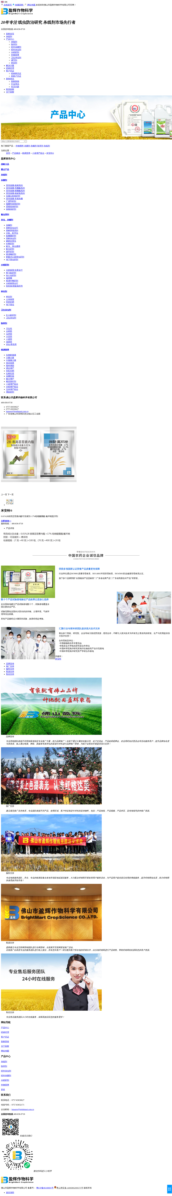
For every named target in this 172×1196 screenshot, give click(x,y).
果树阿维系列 (12, 230)
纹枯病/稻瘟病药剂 (14, 286)
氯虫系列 (5, 214)
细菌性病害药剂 (13, 204)
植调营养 (26, 153)
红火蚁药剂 (11, 315)
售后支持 (10, 674)
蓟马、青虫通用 (13, 246)
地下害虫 (10, 305)
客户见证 (10, 71)
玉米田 (9, 334)
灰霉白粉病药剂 (13, 196)
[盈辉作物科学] (17, 16)
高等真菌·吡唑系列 (14, 185)
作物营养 (15, 55)
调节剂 (14, 60)
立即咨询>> (6, 521)
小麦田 (9, 339)
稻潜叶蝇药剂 (12, 281)
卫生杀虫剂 (16, 58)
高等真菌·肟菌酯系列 (15, 188)
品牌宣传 (10, 664)
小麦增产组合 (38, 153)
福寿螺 (9, 278)
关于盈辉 (10, 92)
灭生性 (9, 328)
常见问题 (15, 87)
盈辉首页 (10, 34)
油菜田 (9, 342)
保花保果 (10, 363)
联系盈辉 (10, 89)
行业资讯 (15, 84)
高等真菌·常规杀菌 (14, 199)
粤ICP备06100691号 (45, 1188)
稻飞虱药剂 (11, 273)
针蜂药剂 (10, 244)
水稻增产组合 (12, 387)
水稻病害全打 (12, 283)
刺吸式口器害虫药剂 (15, 257)
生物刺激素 (11, 355)
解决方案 (10, 65)
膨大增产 (10, 379)
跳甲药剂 (10, 252)
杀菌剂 (27, 146)
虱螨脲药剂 (11, 236)
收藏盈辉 (19, 5)
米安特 (58, 659)
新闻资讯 (10, 79)
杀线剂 (9, 36)
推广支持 (10, 666)
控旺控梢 (10, 371)
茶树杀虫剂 (11, 238)
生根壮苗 (10, 373)
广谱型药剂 (11, 201)
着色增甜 (10, 366)
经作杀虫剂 (16, 50)
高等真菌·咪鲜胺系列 (15, 193)
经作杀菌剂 (16, 47)
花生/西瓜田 (11, 344)
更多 (3, 1089)
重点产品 (5, 169)
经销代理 (10, 68)
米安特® (50, 153)
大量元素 (10, 358)
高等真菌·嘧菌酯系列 (15, 191)
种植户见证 (16, 76)
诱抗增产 (10, 368)
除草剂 (14, 44)
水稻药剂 (15, 52)
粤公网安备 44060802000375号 (70, 1188)
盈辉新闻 (15, 81)
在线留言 (7, 5)
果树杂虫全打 (12, 228)
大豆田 (9, 336)
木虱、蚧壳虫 (12, 233)
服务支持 (10, 669)
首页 (8, 153)
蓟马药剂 (10, 249)
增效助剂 (10, 392)
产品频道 (16, 153)
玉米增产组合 (12, 389)
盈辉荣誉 (5, 1042)
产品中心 (10, 39)
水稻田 (9, 331)
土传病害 (10, 299)
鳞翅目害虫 (11, 241)
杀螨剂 (34, 146)
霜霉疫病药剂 (12, 206)
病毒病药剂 (11, 209)
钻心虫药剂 (11, 275)
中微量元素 (11, 360)
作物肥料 (20, 146)
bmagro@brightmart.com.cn (17, 411)
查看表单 (169, 1189)
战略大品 (5, 164)
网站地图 (31, 5)
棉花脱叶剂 (11, 381)
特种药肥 (10, 302)
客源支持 (10, 671)
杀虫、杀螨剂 (7, 220)
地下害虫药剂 (12, 259)
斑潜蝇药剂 (11, 254)
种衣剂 (14, 63)
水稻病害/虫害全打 (14, 270)
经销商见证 (16, 73)
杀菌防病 (10, 376)
